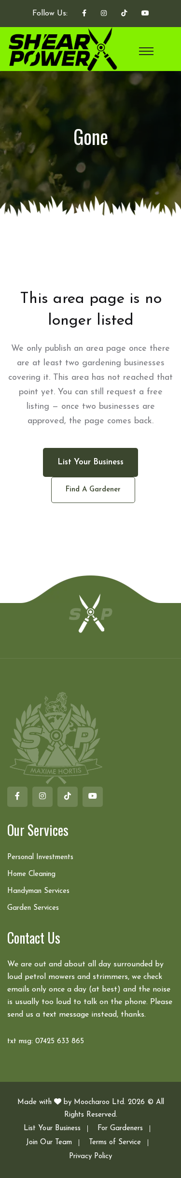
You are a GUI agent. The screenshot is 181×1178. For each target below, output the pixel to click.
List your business (90, 462)
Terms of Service (115, 1142)
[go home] (90, 613)
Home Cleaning (31, 874)
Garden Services (33, 908)
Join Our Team (49, 1142)
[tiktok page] (124, 14)
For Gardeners (120, 1128)
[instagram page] (104, 14)
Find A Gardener (93, 489)
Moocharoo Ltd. (99, 1102)
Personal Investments (40, 857)
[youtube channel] (145, 14)
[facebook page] (84, 14)
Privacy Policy (90, 1156)
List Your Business (52, 1128)
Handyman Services (38, 891)
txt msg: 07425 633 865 (45, 1041)
